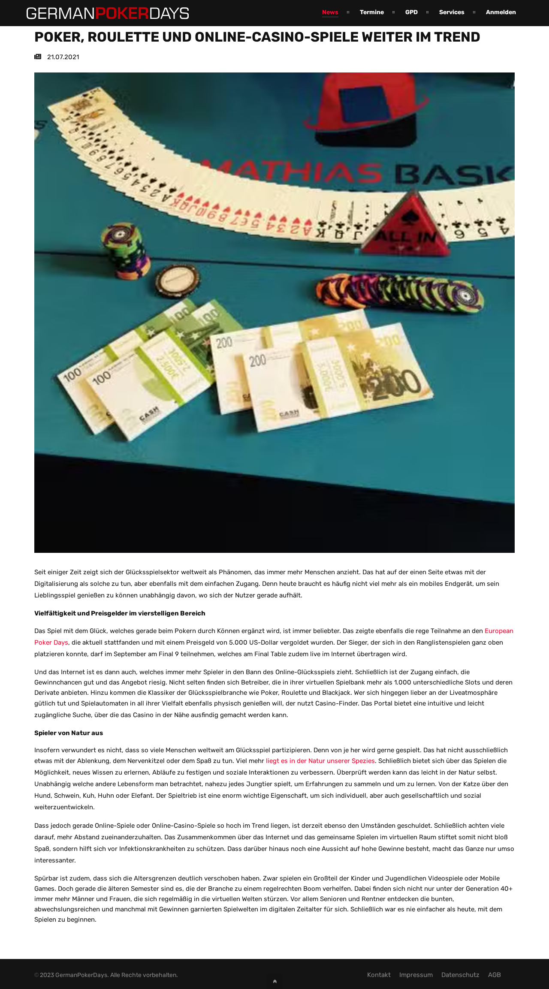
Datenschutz (460, 975)
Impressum (416, 975)
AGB (494, 975)
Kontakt (379, 975)
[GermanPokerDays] (101, 14)
